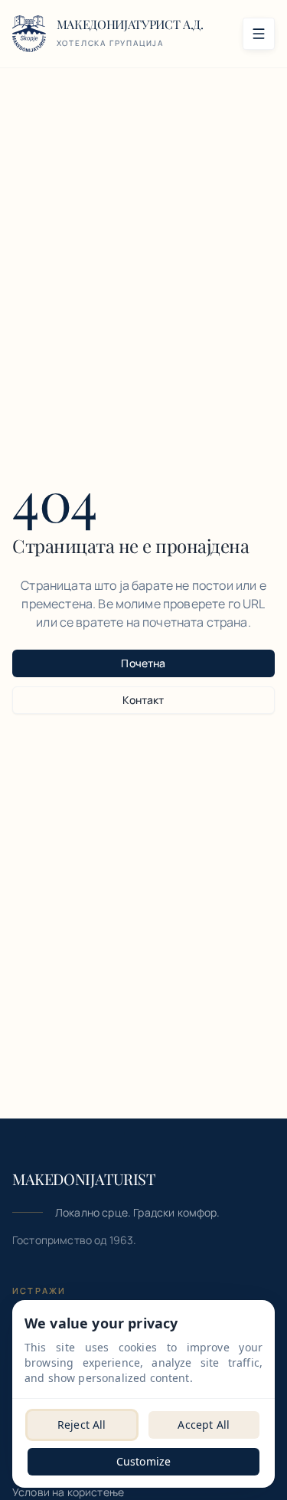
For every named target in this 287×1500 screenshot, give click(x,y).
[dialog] (143, 1394)
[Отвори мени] (259, 34)
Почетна (143, 663)
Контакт (143, 700)
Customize (143, 1461)
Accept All (204, 1424)
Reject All (81, 1424)
